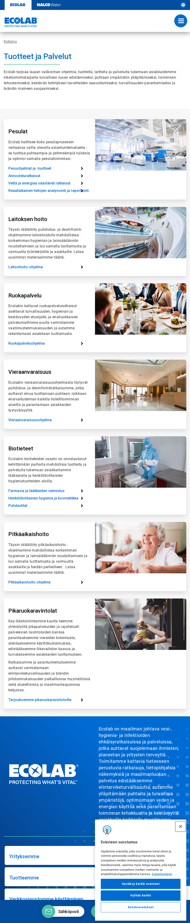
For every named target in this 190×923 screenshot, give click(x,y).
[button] (63, 911)
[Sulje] (180, 826)
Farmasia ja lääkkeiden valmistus (36, 491)
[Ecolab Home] (19, 22)
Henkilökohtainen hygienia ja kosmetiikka (43, 498)
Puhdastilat (17, 505)
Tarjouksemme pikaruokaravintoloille (39, 700)
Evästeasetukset (141, 907)
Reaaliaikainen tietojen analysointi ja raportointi (48, 190)
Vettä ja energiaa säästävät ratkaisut (39, 183)
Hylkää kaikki (140, 895)
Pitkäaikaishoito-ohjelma (29, 582)
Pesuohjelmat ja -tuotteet (29, 168)
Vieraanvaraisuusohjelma (30, 420)
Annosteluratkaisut (24, 176)
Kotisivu (10, 41)
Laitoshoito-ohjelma (25, 267)
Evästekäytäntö (162, 874)
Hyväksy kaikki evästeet (141, 884)
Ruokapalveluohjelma (26, 343)
